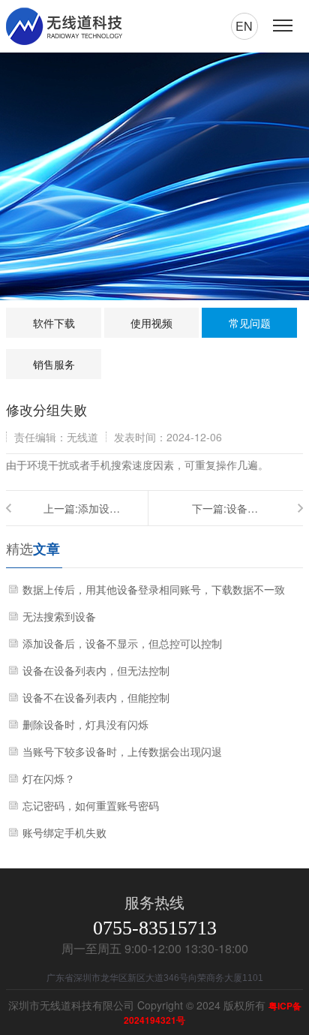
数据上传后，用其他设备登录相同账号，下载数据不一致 (153, 589)
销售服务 (54, 364)
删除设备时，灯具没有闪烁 (85, 724)
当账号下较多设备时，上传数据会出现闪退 (122, 751)
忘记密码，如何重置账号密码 (90, 805)
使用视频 (151, 322)
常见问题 (250, 322)
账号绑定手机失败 (64, 832)
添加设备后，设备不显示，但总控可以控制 (100, 508)
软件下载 (54, 322)
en (244, 26)
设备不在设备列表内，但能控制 (96, 697)
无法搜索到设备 (59, 616)
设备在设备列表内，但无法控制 (244, 508)
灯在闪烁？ (48, 778)
